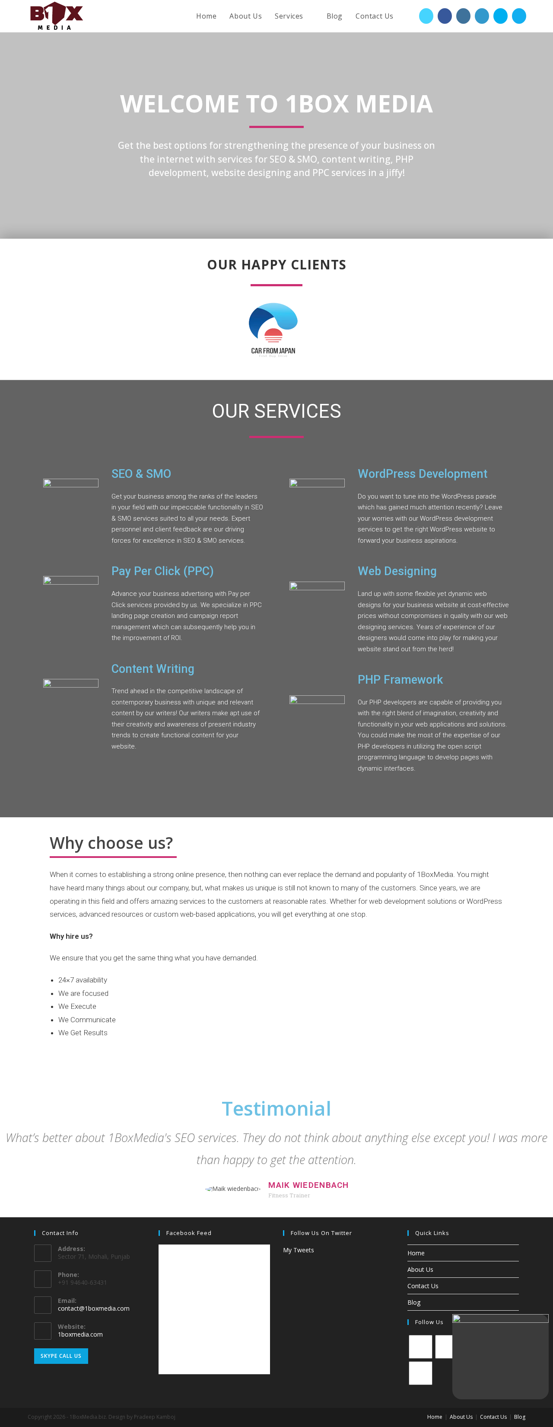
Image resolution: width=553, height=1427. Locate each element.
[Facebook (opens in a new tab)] (445, 16)
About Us (420, 1269)
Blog (413, 1302)
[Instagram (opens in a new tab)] (463, 16)
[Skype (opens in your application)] (500, 16)
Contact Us (423, 1286)
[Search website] (409, 16)
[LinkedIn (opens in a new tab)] (482, 16)
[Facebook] (447, 1347)
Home (416, 1253)
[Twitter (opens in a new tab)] (426, 16)
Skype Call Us (61, 1356)
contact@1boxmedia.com (94, 1308)
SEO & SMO (141, 474)
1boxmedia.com (80, 1334)
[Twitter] (420, 1347)
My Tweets (298, 1250)
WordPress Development (422, 474)
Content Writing (152, 669)
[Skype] (420, 1373)
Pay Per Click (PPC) (162, 571)
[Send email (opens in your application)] (519, 16)
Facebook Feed (189, 1233)
